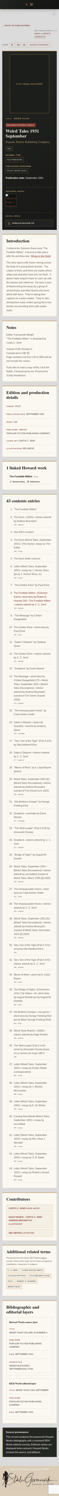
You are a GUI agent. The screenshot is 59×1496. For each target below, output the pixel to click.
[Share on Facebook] (12, 44)
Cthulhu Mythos (16, 1276)
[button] (31, 4)
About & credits (42, 33)
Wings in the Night (41, 256)
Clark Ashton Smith (32, 1270)
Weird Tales (14, 1287)
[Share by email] (18, 44)
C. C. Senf (13, 1270)
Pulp (10, 1281)
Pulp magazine (14, 160)
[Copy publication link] (24, 44)
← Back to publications (16, 26)
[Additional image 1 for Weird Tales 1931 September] (11, 200)
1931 (9, 149)
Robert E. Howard (26, 1281)
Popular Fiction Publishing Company (28, 142)
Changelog (40, 37)
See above (15, 1233)
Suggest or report (39, 45)
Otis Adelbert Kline (39, 1276)
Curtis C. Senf (17, 1208)
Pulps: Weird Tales (17, 171)
